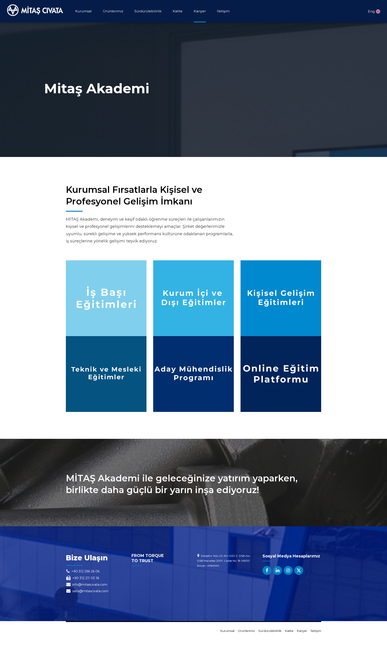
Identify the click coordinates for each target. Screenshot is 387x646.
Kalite (178, 11)
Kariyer (200, 11)
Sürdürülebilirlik (147, 11)
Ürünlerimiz (113, 11)
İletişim (223, 11)
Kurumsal (83, 11)
